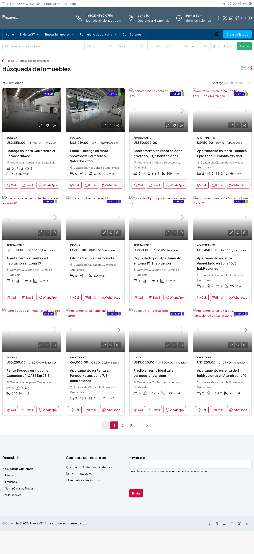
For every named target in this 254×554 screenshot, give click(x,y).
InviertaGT (27, 34)
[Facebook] (210, 523)
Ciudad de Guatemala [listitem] (19, 468)
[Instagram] (225, 523)
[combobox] (99, 46)
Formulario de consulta (96, 34)
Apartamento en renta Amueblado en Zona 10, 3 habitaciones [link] (216, 263)
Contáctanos (131, 34)
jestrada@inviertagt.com (103, 20)
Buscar (244, 46)
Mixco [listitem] (9, 475)
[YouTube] (233, 523)
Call (13, 185)
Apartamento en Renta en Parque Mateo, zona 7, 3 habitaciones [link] (90, 375)
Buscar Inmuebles (57, 34)
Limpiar (228, 46)
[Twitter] (218, 523)
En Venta (175, 94)
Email (29, 185)
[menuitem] (217, 34)
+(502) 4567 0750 (99, 15)
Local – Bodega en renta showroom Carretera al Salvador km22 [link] (89, 156)
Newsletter (137, 457)
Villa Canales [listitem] (13, 495)
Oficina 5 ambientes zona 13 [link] (92, 258)
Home (10, 34)
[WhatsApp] (240, 523)
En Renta (48, 94)
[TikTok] (248, 523)
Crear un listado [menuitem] (237, 34)
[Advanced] (214, 46)
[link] (31, 110)
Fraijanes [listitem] (11, 482)
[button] (243, 67)
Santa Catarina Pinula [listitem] (19, 488)
